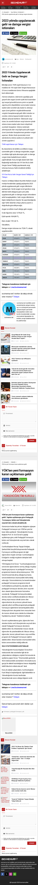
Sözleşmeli (21, 12)
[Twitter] (6, 874)
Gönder (24, 33)
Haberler (13, 462)
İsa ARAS (24, 377)
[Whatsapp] (14, 874)
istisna (13, 138)
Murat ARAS (8, 505)
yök (23, 711)
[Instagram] (10, 874)
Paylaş (7, 33)
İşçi (12, 12)
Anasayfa (6, 12)
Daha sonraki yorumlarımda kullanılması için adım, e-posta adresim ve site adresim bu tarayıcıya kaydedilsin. (19, 436)
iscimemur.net (9, 59)
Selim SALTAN (25, 341)
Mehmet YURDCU (26, 401)
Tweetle (15, 33)
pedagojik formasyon (16, 711)
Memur (15, 12)
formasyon (7, 711)
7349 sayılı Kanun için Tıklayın (12, 144)
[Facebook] (2, 874)
